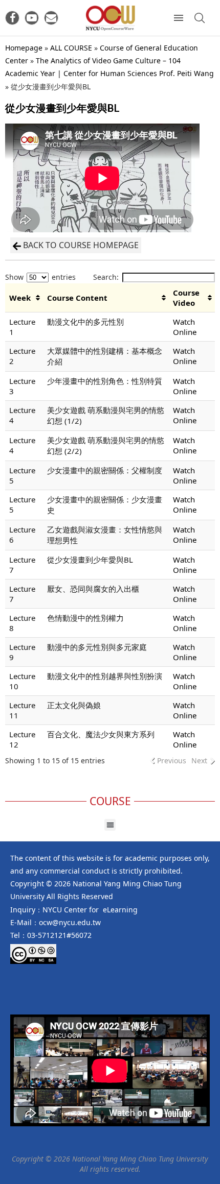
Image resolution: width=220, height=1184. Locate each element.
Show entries (40, 277)
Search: (106, 277)
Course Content (77, 298)
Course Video (186, 297)
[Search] (199, 17)
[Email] (51, 18)
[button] (110, 825)
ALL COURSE (71, 48)
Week (20, 298)
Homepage (23, 48)
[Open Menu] (178, 17)
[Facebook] (12, 18)
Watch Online (184, 327)
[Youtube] (32, 18)
